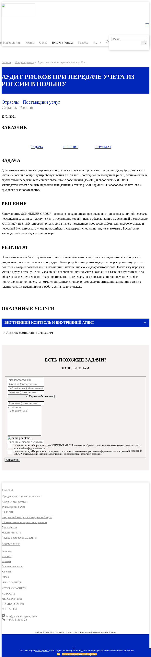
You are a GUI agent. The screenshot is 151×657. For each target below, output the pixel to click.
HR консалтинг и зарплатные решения (24, 522)
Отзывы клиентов (12, 566)
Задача (37, 147)
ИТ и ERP (8, 511)
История (6, 556)
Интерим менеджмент (15, 501)
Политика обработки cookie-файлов (79, 654)
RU (96, 42)
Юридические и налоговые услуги (22, 496)
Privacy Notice (72, 632)
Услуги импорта (11, 532)
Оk (58, 654)
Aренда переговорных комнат (19, 537)
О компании (11, 544)
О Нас (43, 42)
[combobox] (42, 396)
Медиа (30, 42)
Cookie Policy (49, 632)
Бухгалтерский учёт (13, 506)
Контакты (9, 609)
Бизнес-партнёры (12, 582)
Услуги (7, 489)
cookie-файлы (41, 650)
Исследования (13, 603)
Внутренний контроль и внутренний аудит (27, 517)
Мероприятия (12, 598)
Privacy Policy (60, 632)
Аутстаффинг (9, 527)
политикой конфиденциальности (29, 448)
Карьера (83, 42)
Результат (103, 147)
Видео (5, 576)
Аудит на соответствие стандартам (29, 332)
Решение (70, 147)
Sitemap (113, 632)
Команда (7, 551)
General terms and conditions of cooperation (94, 632)
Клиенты (7, 571)
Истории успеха (62, 42)
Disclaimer (38, 632)
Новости (8, 593)
